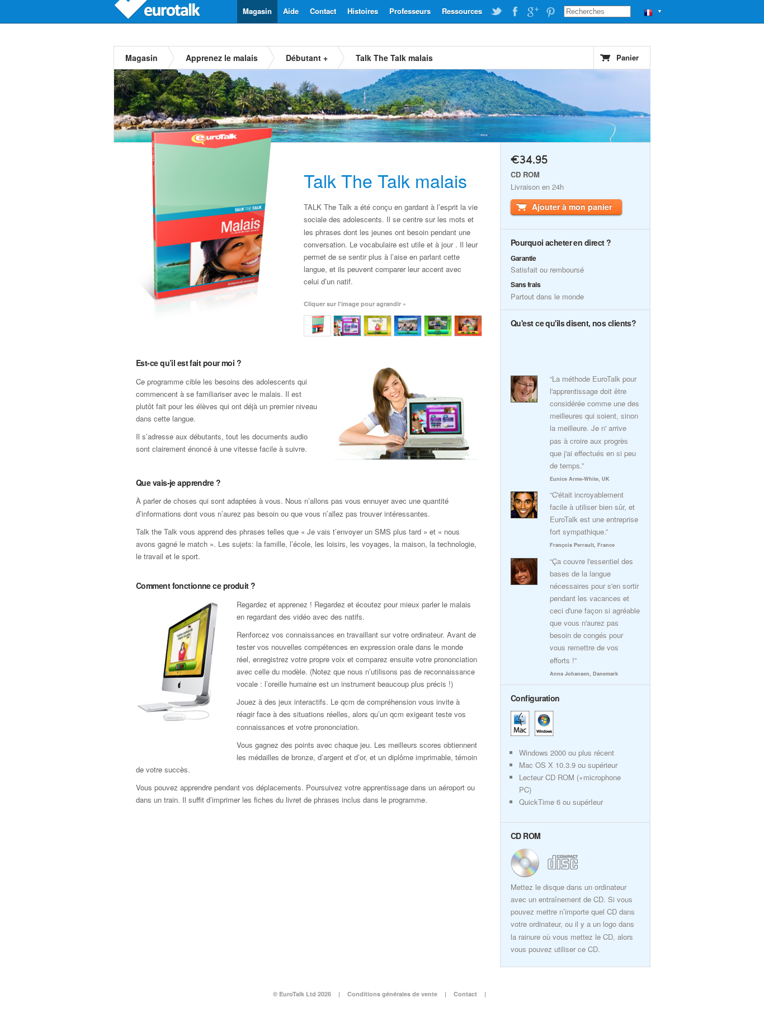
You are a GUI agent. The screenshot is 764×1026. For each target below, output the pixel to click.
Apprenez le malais (222, 57)
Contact (323, 11)
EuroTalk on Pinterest (550, 12)
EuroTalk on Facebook (515, 12)
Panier (627, 57)
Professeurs (410, 11)
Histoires (362, 11)
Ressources (462, 11)
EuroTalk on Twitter (497, 12)
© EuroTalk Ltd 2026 (302, 994)
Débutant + (307, 57)
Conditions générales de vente (392, 994)
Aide (291, 11)
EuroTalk (158, 11)
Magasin (257, 11)
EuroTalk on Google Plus (532, 12)
